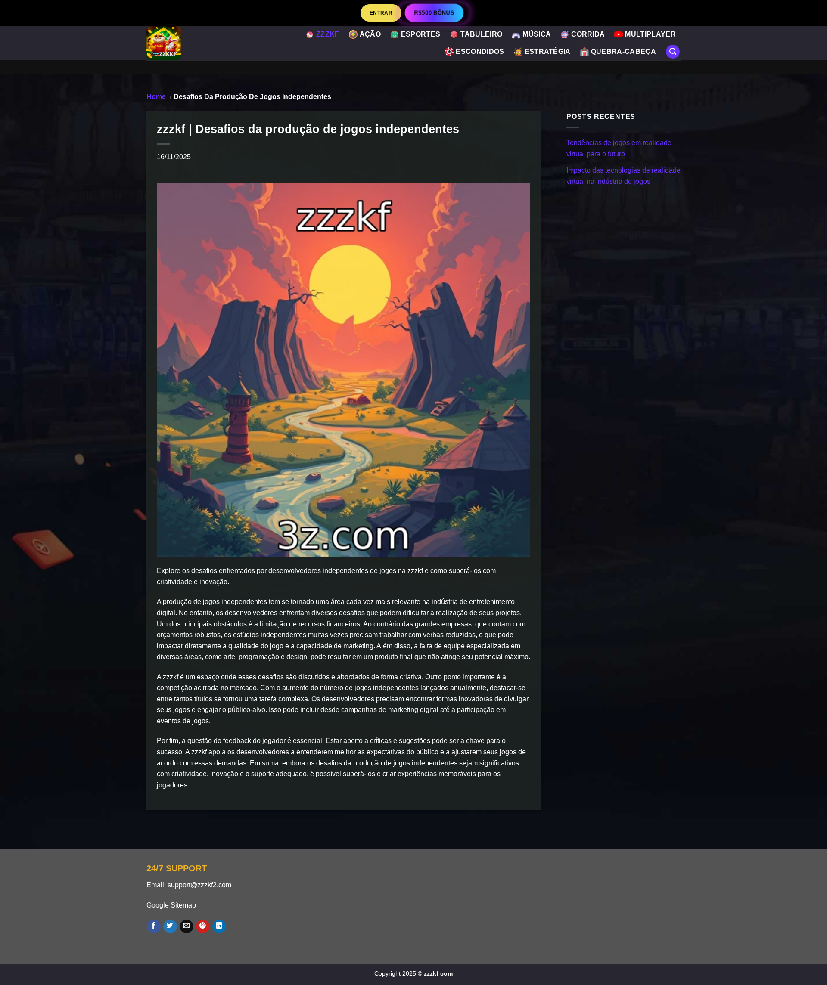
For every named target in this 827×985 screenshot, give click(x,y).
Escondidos (480, 51)
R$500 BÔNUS (434, 12)
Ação (370, 34)
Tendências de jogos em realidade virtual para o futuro (619, 148)
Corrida (588, 34)
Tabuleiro (481, 34)
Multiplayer (650, 34)
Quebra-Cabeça (623, 51)
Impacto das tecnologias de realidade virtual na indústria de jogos (623, 176)
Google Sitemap (171, 905)
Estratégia (548, 51)
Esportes (421, 34)
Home (156, 96)
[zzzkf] (185, 43)
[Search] (673, 52)
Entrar (381, 12)
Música (536, 34)
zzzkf (327, 34)
